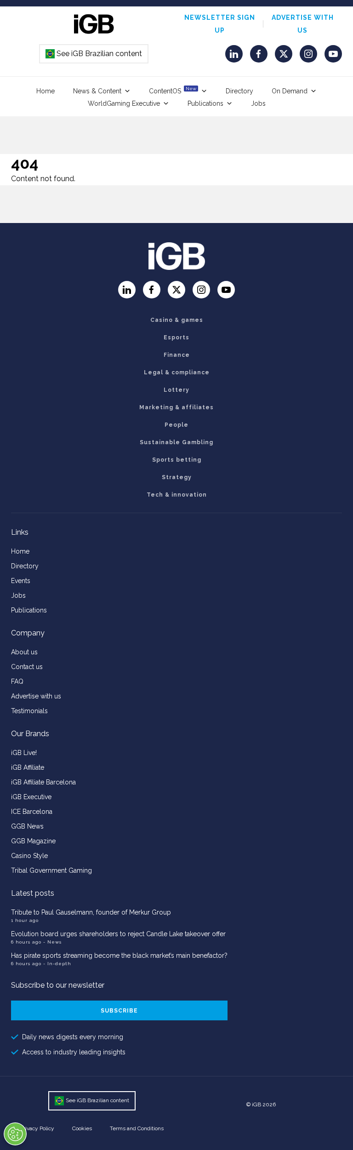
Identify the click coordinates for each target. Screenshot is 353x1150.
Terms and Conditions (137, 1128)
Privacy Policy (37, 1128)
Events (20, 580)
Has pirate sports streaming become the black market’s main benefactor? (119, 955)
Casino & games (176, 320)
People (176, 425)
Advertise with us (36, 696)
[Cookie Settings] (15, 1133)
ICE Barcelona (31, 811)
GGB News (27, 826)
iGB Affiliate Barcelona (43, 782)
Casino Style (29, 855)
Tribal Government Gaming (51, 870)
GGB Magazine (33, 841)
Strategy (177, 477)
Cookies (82, 1128)
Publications (205, 103)
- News (52, 941)
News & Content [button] (97, 91)
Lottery (176, 390)
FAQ (17, 681)
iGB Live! (24, 752)
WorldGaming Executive (124, 103)
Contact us (27, 666)
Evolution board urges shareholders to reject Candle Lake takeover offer (118, 934)
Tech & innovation (177, 495)
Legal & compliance (177, 372)
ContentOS (172, 90)
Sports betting (176, 460)
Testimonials (29, 711)
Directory (239, 91)
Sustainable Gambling (176, 442)
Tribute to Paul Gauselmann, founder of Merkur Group (91, 912)
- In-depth (57, 963)
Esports (176, 337)
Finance (177, 355)
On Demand (289, 91)
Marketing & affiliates (176, 407)
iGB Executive (31, 797)
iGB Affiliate (27, 767)
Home (45, 91)
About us (24, 652)
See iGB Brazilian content (94, 53)
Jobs (258, 103)
